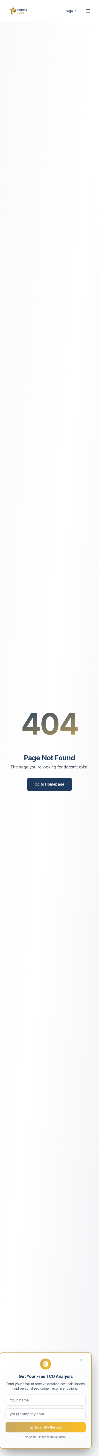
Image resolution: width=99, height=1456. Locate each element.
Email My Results (48, 1427)
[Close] (84, 1360)
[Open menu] (88, 11)
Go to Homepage (49, 784)
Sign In (71, 11)
